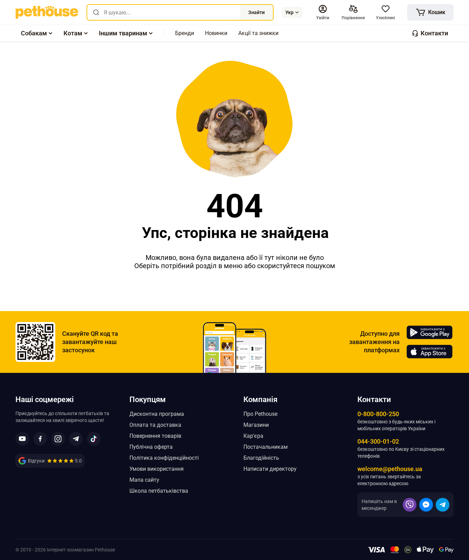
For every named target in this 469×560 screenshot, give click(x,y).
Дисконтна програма (156, 414)
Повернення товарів (155, 436)
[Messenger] (426, 505)
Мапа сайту (144, 480)
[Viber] (409, 505)
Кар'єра (253, 436)
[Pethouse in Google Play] (430, 332)
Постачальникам (265, 447)
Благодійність (261, 458)
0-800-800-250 (378, 414)
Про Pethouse (260, 414)
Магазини (256, 425)
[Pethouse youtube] (22, 439)
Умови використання (156, 469)
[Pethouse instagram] (58, 439)
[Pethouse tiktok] (94, 439)
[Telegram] (442, 505)
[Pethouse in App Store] (430, 351)
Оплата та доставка (155, 425)
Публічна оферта (151, 447)
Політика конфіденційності (164, 458)
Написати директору (270, 469)
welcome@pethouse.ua (389, 468)
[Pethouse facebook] (40, 439)
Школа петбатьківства (158, 491)
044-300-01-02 (378, 441)
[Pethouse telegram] (76, 439)
